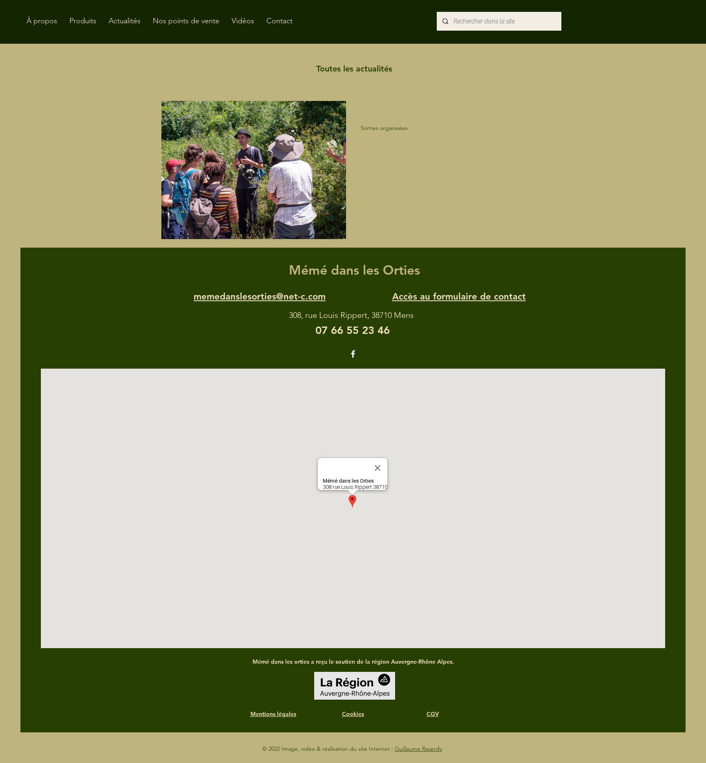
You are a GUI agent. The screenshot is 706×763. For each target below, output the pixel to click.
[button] (83, 20)
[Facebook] (353, 354)
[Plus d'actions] (529, 118)
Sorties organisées (384, 128)
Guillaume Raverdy (418, 748)
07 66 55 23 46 (352, 330)
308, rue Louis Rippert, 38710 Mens (351, 315)
